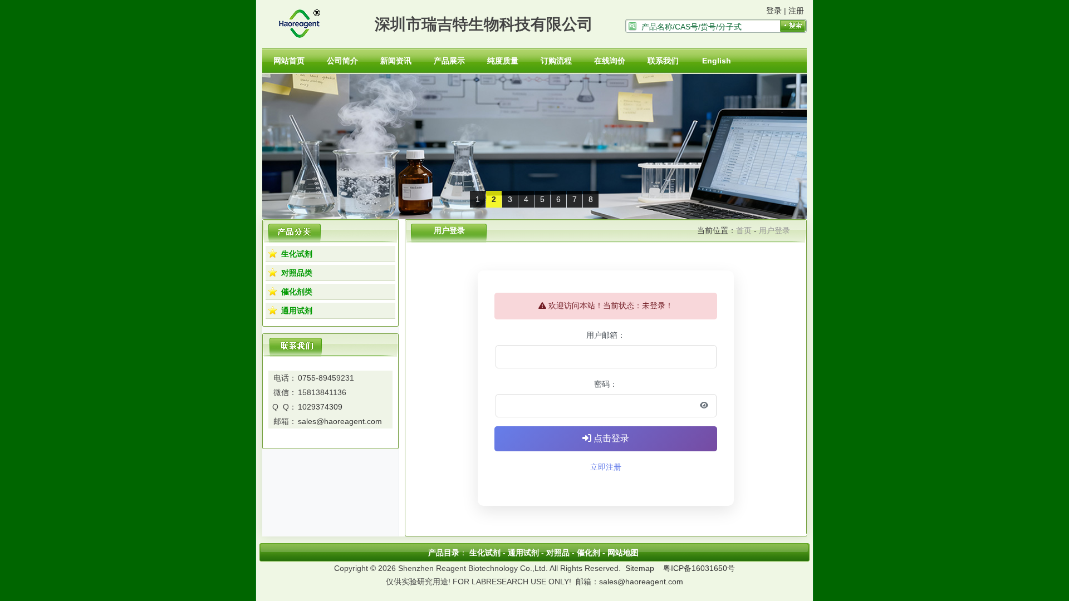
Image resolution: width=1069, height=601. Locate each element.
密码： (605, 384)
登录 (774, 10)
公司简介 (342, 60)
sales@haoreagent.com (340, 421)
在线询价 (609, 60)
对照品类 (296, 272)
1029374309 (320, 406)
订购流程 (556, 60)
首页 (744, 230)
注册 (796, 10)
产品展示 (449, 60)
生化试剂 (296, 253)
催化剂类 (296, 291)
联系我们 (663, 60)
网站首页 (289, 60)
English (716, 60)
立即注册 (605, 466)
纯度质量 (502, 60)
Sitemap (639, 568)
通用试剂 (296, 310)
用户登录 (774, 230)
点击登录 (610, 438)
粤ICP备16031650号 (699, 568)
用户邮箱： (605, 335)
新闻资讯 (395, 60)
